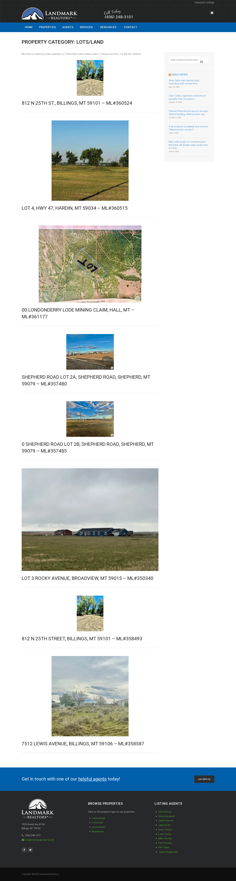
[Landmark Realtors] (78, 14)
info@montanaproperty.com (39, 840)
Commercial (98, 818)
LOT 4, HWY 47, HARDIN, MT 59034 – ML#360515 (75, 208)
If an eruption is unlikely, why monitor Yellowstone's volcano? (188, 128)
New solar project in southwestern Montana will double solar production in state (188, 145)
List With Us (204, 779)
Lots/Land (97, 822)
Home (29, 27)
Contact (130, 27)
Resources (108, 27)
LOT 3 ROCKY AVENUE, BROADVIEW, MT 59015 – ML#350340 (87, 578)
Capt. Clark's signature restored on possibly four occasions (187, 97)
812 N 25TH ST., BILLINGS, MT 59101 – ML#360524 (77, 103)
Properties (47, 27)
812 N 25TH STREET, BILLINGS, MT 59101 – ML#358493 (82, 638)
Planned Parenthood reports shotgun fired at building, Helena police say (188, 113)
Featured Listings (204, 2)
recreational (98, 827)
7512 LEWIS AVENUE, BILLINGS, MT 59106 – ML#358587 (83, 743)
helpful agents (92, 779)
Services (86, 27)
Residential (98, 831)
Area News (180, 74)
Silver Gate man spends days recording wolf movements (184, 82)
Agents (67, 27)
